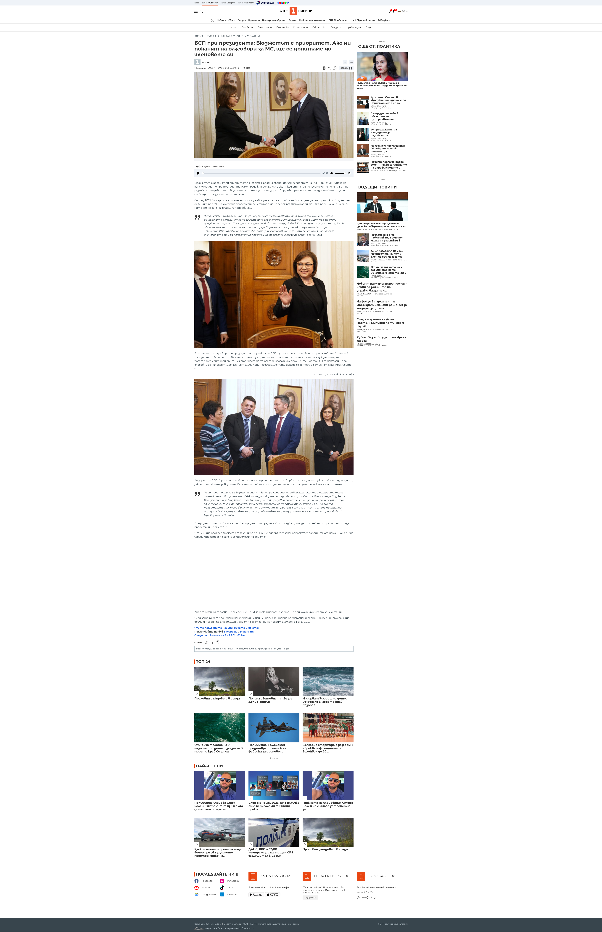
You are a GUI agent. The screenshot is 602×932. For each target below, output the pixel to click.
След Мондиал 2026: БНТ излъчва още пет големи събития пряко (273, 806)
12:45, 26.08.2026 (364, 330)
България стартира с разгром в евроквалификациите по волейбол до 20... (328, 748)
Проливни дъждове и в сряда (217, 698)
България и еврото (274, 20)
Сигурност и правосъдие (346, 27)
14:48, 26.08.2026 (379, 244)
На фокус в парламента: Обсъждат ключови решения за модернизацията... (382, 305)
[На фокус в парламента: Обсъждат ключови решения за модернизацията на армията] (363, 150)
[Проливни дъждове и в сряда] (219, 681)
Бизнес (292, 20)
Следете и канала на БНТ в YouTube (219, 635)
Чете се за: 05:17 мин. (383, 294)
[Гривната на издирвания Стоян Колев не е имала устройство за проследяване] (328, 785)
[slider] (261, 173)
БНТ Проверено (338, 20)
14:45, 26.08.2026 (365, 229)
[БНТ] (198, 62)
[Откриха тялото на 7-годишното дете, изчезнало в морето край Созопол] (219, 727)
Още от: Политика (379, 46)
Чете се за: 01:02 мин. (367, 346)
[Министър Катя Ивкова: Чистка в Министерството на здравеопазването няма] (382, 66)
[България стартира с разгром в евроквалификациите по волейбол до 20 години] (328, 727)
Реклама (274, 758)
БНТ (196, 2)
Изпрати (310, 897)
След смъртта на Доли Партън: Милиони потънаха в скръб (380, 323)
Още (368, 27)
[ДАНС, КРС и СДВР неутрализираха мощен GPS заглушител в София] (273, 832)
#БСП (231, 649)
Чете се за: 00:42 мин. (397, 260)
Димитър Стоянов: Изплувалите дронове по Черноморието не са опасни (388, 100)
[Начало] (212, 20)
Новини (221, 20)
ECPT (253, 924)
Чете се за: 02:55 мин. (383, 330)
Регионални (265, 27)
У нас (234, 27)
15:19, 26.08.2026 (378, 260)
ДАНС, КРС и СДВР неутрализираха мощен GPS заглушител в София (270, 853)
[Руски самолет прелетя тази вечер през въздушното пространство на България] (219, 832)
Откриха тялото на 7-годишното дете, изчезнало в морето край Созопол (218, 748)
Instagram (247, 631)
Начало (199, 36)
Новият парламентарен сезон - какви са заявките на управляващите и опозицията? (389, 165)
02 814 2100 (367, 891)
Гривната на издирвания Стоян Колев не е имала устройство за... (328, 806)
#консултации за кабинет (211, 649)
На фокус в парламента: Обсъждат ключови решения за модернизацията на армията (388, 148)
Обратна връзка (232, 924)
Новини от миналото (312, 20)
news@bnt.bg (368, 897)
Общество (319, 27)
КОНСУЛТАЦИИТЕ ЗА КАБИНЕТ (243, 36)
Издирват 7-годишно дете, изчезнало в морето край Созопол (325, 702)
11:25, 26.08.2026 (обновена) (369, 344)
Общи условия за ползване (207, 924)
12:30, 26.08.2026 (364, 312)
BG (404, 11)
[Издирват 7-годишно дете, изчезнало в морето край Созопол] (328, 681)
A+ (344, 62)
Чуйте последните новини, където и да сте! (226, 627)
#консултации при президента (254, 649)
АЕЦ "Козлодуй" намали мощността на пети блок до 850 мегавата (387, 254)
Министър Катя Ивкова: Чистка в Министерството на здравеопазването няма (382, 86)
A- (351, 62)
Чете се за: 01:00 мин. (383, 229)
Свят (231, 20)
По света (247, 27)
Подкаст (385, 20)
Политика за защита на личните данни (278, 924)
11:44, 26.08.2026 (364, 294)
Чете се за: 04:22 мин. (381, 245)
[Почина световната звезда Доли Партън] (273, 681)
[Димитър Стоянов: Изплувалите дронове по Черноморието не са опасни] (363, 102)
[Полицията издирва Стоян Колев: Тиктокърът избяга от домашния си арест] (219, 785)
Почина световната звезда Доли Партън (270, 700)
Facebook (230, 631)
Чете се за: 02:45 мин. (383, 312)
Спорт (242, 20)
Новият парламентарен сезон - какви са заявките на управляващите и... (382, 287)
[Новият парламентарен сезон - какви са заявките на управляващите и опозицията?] (363, 167)
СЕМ (245, 924)
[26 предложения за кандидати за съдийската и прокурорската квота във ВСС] (363, 134)
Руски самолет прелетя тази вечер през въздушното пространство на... (218, 853)
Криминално (300, 27)
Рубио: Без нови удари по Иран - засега (381, 339)
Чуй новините (366, 20)
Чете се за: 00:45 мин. (381, 278)
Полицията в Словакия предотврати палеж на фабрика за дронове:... (267, 748)
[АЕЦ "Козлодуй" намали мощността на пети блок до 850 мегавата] (363, 256)
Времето (254, 20)
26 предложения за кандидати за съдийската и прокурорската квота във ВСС (386, 132)
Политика (282, 27)
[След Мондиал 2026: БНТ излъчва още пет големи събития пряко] (273, 785)
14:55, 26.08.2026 (378, 276)
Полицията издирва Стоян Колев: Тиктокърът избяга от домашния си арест (218, 806)
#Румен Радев (281, 649)
